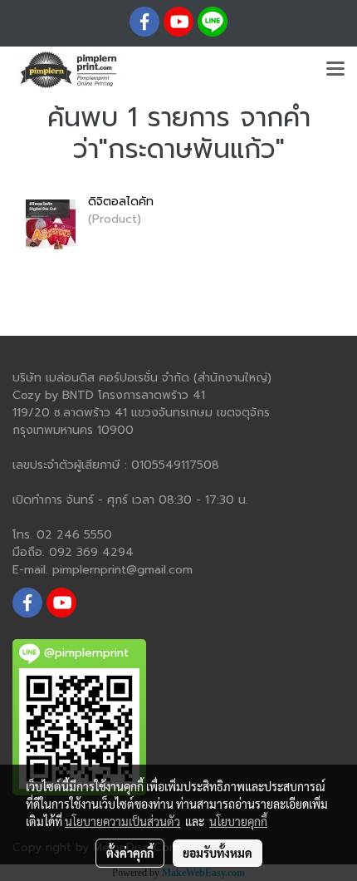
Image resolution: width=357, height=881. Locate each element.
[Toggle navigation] (335, 70)
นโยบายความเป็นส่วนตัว (122, 821)
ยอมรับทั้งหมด (217, 852)
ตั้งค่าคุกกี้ (130, 852)
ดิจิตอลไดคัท (121, 201)
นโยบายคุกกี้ (238, 821)
